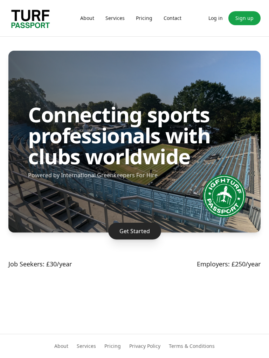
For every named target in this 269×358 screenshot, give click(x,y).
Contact (172, 18)
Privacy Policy (144, 346)
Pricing (144, 18)
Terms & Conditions (192, 346)
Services (115, 18)
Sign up (244, 18)
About (87, 18)
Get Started (134, 231)
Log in (215, 18)
